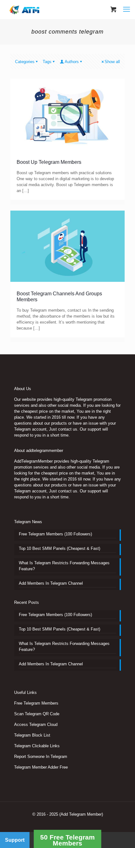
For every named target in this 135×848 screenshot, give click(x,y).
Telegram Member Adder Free (41, 767)
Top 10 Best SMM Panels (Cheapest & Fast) (59, 548)
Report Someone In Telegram (40, 756)
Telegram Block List (32, 735)
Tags (47, 61)
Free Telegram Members (36, 703)
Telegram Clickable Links (37, 745)
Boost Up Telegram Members (49, 162)
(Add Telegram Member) (81, 814)
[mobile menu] (126, 9)
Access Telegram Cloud (35, 724)
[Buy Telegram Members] (25, 9)
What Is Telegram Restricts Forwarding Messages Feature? (64, 566)
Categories (25, 61)
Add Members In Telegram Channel (51, 583)
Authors (72, 61)
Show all (112, 61)
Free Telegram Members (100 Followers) (55, 534)
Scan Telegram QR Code (36, 713)
